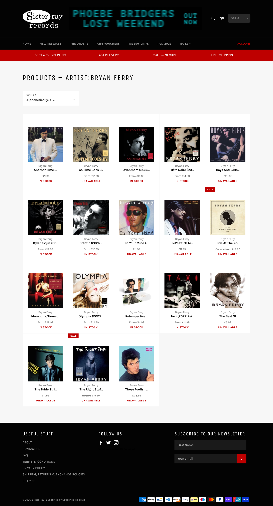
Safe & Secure (165, 55)
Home (27, 43)
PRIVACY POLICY (34, 468)
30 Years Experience (51, 55)
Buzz (184, 43)
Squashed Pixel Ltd (73, 499)
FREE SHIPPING (222, 55)
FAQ (25, 455)
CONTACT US (31, 449)
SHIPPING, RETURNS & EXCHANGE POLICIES (54, 474)
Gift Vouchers (108, 43)
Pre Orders (80, 43)
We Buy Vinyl (138, 43)
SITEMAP (29, 481)
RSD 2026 (164, 43)
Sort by (31, 94)
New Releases (51, 43)
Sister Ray (38, 499)
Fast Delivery (108, 55)
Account (243, 43)
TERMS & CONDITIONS (39, 461)
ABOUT (27, 442)
